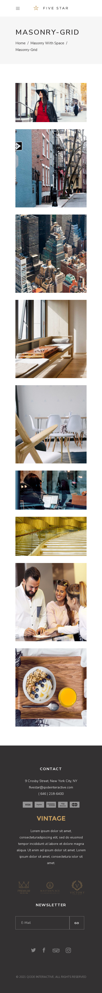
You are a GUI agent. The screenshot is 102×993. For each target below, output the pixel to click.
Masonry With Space (47, 43)
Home (20, 43)
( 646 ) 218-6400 (51, 794)
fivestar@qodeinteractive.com (51, 787)
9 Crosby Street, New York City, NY (51, 781)
